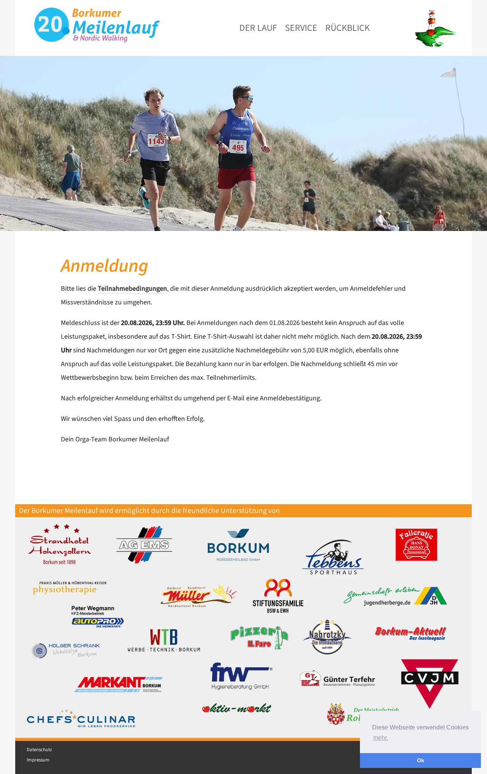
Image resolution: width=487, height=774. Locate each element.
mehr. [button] (380, 737)
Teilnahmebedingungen (132, 288)
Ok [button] (420, 760)
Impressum (38, 759)
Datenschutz (39, 749)
